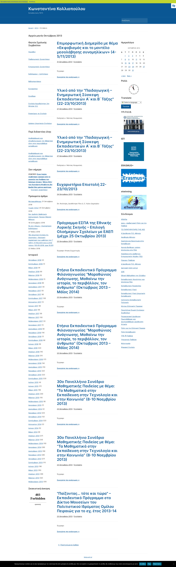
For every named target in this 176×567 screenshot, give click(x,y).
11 (136, 59)
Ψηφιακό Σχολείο (128, 347)
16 (129, 63)
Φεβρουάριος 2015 (35, 401)
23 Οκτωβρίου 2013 (64, 241)
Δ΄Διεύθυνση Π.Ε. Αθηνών (131, 264)
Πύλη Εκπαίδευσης (128, 332)
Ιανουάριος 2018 (34, 283)
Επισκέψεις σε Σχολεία (37, 114)
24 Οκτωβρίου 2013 (64, 194)
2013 (36, 28)
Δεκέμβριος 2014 (35, 409)
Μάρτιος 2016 (33, 356)
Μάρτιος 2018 (33, 275)
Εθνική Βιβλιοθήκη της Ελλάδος (133, 276)
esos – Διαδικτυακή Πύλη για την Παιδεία (134, 224)
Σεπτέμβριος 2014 (35, 421)
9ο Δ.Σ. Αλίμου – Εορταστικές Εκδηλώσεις (40, 227)
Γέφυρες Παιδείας (128, 260)
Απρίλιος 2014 (33, 436)
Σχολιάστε (78, 62)
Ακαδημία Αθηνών (128, 237)
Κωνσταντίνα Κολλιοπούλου (56, 8)
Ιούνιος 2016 (33, 344)
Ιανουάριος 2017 (34, 325)
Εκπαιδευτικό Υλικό (129, 290)
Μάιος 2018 (32, 268)
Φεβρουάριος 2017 (35, 321)
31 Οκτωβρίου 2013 (64, 62)
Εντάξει (142, 564)
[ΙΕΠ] (134, 151)
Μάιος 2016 (32, 348)
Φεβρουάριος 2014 (35, 443)
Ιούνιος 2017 (33, 306)
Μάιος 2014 (32, 432)
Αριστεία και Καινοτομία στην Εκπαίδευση (132, 242)
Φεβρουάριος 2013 (35, 482)
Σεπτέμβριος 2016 (35, 340)
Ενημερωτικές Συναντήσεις (39, 67)
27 (144, 67)
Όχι (149, 564)
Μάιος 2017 (32, 310)
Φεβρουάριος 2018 (35, 279)
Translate (126, 106)
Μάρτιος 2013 (33, 478)
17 (133, 63)
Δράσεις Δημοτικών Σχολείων (40, 123)
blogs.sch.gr (88, 557)
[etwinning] (134, 202)
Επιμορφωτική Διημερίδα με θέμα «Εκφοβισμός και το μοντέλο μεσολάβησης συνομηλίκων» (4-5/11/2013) (87, 50)
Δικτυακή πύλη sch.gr (129, 268)
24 (133, 67)
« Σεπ (123, 76)
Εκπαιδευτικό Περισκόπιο (131, 286)
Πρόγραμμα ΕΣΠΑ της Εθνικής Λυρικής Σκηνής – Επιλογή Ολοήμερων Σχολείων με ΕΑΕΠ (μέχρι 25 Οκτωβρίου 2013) (85, 229)
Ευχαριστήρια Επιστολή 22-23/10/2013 (81, 186)
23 (129, 67)
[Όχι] (173, 564)
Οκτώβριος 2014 (34, 417)
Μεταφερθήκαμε (34, 201)
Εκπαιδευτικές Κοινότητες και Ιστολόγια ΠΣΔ (133, 280)
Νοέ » (129, 76)
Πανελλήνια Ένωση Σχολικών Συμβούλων (132, 311)
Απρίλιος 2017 (33, 314)
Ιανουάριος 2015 (34, 405)
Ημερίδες (32, 52)
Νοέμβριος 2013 (34, 455)
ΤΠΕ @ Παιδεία (127, 336)
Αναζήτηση (145, 20)
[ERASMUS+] (134, 178)
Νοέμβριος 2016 (34, 333)
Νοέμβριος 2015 (34, 371)
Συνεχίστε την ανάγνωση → (68, 77)
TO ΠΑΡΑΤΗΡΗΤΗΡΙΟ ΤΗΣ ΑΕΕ (133, 229)
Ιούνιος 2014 (33, 428)
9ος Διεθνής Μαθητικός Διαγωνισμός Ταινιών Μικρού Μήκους (39, 216)
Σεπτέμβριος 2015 (35, 378)
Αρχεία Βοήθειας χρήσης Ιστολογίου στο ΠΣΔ (130, 248)
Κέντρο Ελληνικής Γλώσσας (132, 306)
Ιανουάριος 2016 (34, 363)
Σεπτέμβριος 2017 (35, 298)
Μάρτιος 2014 (33, 440)
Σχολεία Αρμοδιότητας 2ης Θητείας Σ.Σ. (38, 105)
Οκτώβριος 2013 (34, 459)
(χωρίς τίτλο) (33, 208)
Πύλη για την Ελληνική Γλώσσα (133, 328)
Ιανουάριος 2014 (34, 447)
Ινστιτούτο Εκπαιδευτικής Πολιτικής (131, 301)
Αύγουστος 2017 (34, 302)
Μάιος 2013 (32, 470)
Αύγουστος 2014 (34, 424)
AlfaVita (124, 219)
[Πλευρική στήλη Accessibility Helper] (173, 5)
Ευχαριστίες (33, 89)
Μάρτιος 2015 (33, 398)
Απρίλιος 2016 (33, 352)
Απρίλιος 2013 (33, 474)
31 (133, 70)
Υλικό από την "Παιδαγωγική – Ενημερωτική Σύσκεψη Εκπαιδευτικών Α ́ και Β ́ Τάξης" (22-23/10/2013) (85, 97)
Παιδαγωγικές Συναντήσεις (39, 59)
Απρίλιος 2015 (33, 394)
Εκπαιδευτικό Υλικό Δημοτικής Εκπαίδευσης (133, 294)
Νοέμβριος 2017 (34, 291)
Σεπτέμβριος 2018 (35, 264)
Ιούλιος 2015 (33, 382)
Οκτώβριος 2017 (34, 294)
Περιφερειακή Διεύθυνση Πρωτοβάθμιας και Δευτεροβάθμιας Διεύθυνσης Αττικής (132, 320)
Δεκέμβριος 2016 (35, 329)
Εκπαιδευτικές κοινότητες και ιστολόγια (14, 1)
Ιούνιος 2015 (33, 386)
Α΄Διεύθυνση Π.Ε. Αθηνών (131, 233)
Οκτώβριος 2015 (34, 375)
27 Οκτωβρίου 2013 (64, 109)
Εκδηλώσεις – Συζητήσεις (38, 74)
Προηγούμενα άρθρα (68, 545)
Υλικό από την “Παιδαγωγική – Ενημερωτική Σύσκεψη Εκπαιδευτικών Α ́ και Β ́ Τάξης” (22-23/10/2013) (85, 144)
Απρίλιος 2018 (33, 272)
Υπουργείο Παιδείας (129, 340)
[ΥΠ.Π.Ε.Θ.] (134, 124)
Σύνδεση (32, 1)
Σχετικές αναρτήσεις (39, 190)
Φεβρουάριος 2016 (35, 359)
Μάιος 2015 (32, 390)
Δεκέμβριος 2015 (35, 367)
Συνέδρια (31, 96)
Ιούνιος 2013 (33, 466)
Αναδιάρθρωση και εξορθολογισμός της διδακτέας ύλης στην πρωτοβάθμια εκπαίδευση (40, 142)
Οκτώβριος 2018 (34, 260)
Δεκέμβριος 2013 (35, 451)
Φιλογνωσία (125, 343)
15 (125, 63)
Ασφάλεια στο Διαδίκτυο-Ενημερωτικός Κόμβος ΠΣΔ (131, 255)
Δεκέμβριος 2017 (35, 287)
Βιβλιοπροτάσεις (34, 81)
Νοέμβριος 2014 (34, 413)
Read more (157, 564)
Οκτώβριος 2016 (34, 336)
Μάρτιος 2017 (33, 317)
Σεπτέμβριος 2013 (35, 463)
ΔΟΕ (122, 272)
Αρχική (30, 28)
